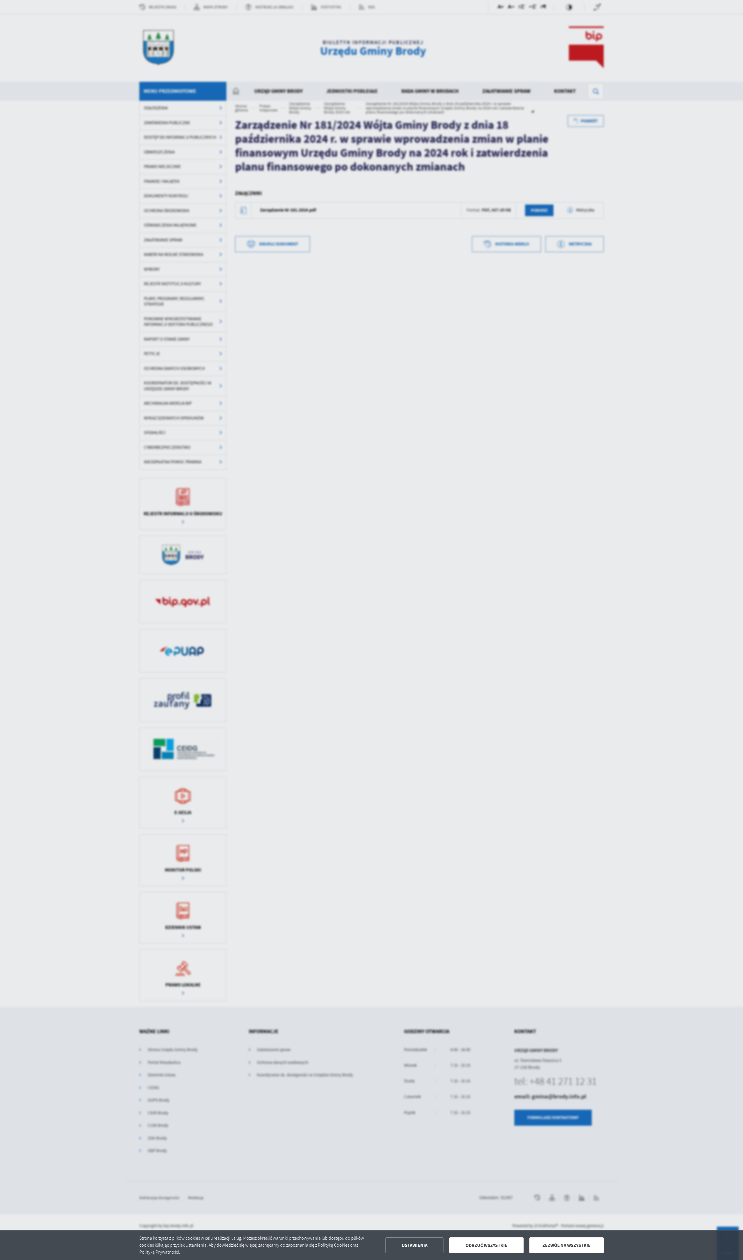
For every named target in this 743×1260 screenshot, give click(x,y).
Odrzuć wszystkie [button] (486, 1245)
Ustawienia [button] (415, 1245)
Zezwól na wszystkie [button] (566, 1245)
